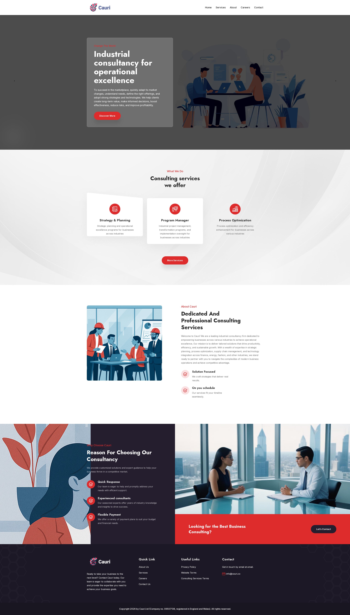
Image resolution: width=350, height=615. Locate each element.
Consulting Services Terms (195, 578)
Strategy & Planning (115, 220)
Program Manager (175, 220)
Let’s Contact (323, 529)
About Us (144, 567)
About (233, 7)
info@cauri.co (233, 573)
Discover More (107, 115)
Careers (245, 7)
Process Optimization (235, 220)
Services (221, 7)
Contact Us (144, 584)
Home (208, 7)
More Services (175, 260)
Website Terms (188, 572)
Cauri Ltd (144, 608)
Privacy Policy (188, 567)
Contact (258, 7)
